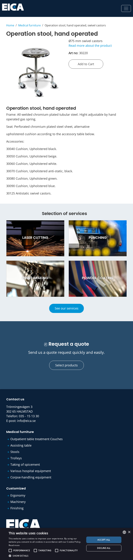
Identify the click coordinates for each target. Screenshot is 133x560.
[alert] (66, 544)
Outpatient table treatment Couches (36, 439)
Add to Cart (86, 64)
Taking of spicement (25, 464)
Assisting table (21, 445)
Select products (66, 365)
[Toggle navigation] (126, 8)
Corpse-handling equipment (30, 477)
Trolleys (16, 458)
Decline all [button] (103, 548)
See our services (66, 308)
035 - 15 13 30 (29, 416)
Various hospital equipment (30, 471)
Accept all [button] (103, 539)
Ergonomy (17, 495)
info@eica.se (26, 421)
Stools (14, 452)
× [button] (129, 532)
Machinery (18, 502)
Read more (14, 545)
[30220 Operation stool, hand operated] (38, 70)
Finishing (17, 508)
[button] (46, 555)
